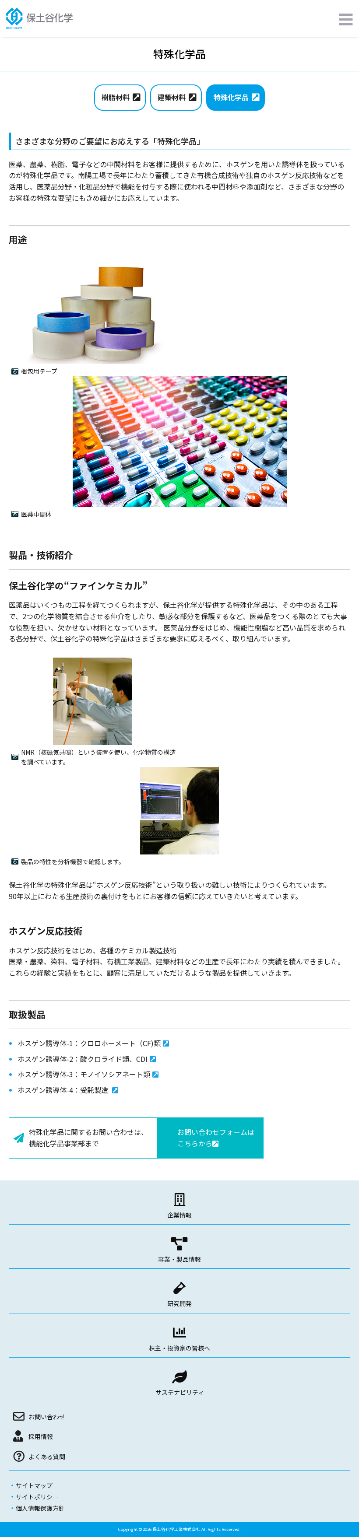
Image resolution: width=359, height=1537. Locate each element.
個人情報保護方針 (40, 1508)
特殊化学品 (231, 97)
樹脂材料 (116, 97)
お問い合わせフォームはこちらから (215, 1137)
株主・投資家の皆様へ (179, 1348)
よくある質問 (46, 1456)
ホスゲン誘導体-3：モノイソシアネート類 (84, 1074)
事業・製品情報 (179, 1259)
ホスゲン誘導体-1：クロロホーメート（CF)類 (89, 1043)
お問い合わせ (46, 1416)
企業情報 (179, 1215)
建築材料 (172, 97)
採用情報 (40, 1436)
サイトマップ (34, 1485)
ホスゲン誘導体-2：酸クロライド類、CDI (83, 1059)
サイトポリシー (37, 1496)
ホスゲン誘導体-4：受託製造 (64, 1090)
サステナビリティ (179, 1392)
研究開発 (179, 1303)
